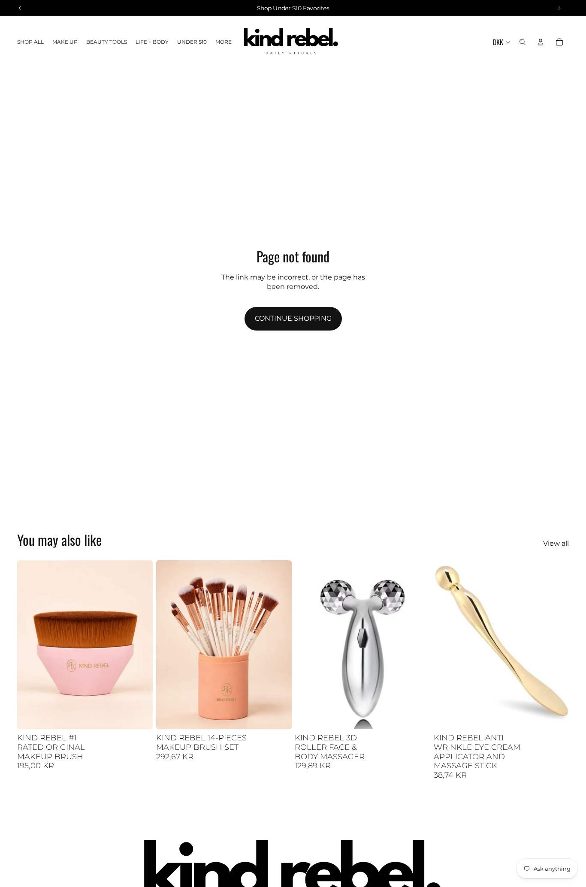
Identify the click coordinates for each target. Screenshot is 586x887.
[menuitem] (223, 42)
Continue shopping (293, 318)
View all (556, 543)
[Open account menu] (540, 42)
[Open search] (522, 42)
